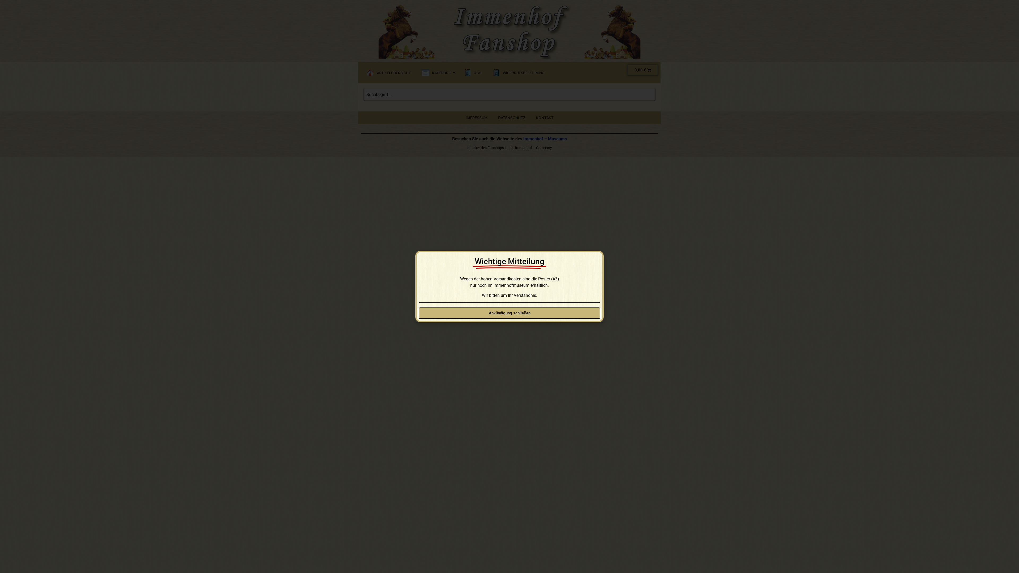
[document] (509, 286)
